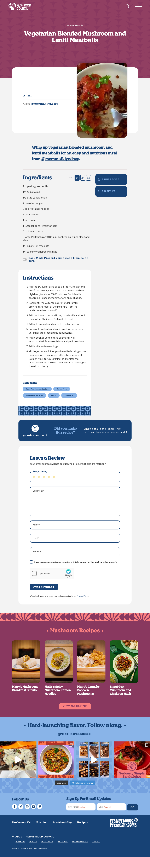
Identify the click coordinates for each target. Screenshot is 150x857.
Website (37, 551)
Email (36, 538)
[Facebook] (14, 806)
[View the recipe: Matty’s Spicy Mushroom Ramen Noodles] (59, 661)
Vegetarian (69, 395)
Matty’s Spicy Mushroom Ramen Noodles (58, 690)
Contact (96, 841)
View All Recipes (75, 706)
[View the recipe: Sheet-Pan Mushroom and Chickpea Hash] (124, 661)
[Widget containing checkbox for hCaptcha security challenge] (52, 573)
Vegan (53, 395)
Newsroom (20, 841)
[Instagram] (27, 806)
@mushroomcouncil (35, 435)
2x (82, 177)
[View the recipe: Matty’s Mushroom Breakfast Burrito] (26, 661)
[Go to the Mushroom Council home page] (19, 6)
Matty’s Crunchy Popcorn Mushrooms (88, 690)
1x (77, 177)
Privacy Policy (82, 596)
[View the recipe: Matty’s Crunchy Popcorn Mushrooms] (91, 661)
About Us (33, 841)
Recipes (82, 822)
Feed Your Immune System (37, 389)
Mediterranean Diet (34, 395)
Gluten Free (62, 389)
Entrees (27, 96)
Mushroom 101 (21, 822)
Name (36, 524)
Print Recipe (110, 179)
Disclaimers (63, 841)
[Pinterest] (39, 806)
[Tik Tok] (20, 806)
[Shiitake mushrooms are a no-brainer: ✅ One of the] (56, 759)
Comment (38, 491)
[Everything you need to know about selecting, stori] (94, 759)
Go (132, 807)
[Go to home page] (124, 822)
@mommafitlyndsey (60, 159)
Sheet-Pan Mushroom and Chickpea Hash (120, 690)
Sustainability (62, 822)
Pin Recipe (109, 191)
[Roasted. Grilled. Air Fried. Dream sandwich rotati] (18, 759)
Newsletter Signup (80, 841)
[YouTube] (33, 806)
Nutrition (41, 822)
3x (88, 177)
